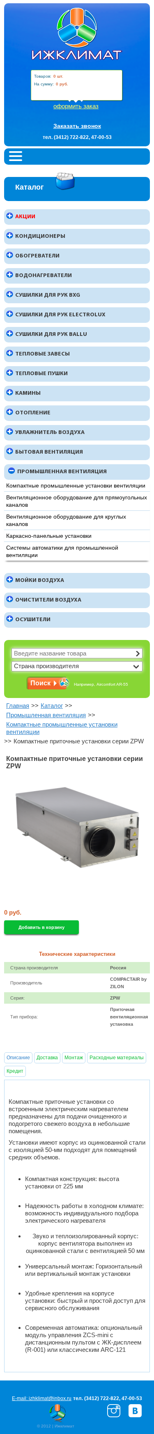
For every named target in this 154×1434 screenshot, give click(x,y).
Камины (28, 393)
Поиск (40, 683)
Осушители (33, 620)
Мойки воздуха (39, 580)
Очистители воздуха (48, 600)
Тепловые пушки (41, 374)
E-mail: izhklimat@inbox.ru (41, 1398)
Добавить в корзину (41, 927)
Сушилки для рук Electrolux (60, 315)
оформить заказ (76, 106)
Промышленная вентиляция (62, 472)
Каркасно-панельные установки (49, 535)
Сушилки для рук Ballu (51, 334)
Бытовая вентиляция (49, 452)
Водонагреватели (43, 276)
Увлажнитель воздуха (50, 433)
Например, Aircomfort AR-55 (101, 684)
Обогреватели (37, 256)
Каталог (52, 705)
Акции (25, 217)
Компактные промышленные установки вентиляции (75, 485)
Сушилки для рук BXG (47, 295)
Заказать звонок (77, 126)
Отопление (33, 413)
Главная (17, 705)
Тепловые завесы (42, 354)
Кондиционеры (40, 236)
